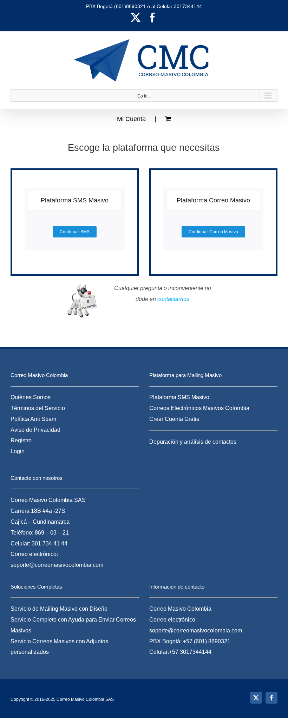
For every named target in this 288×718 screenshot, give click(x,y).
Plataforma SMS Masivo (179, 397)
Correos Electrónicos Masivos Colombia (199, 408)
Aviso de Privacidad (35, 430)
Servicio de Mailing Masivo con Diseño (59, 609)
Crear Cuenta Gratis (174, 419)
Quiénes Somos (31, 397)
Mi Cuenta (131, 118)
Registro (21, 440)
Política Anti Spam (33, 419)
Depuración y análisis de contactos (192, 442)
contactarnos (173, 299)
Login (18, 451)
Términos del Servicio (38, 408)
